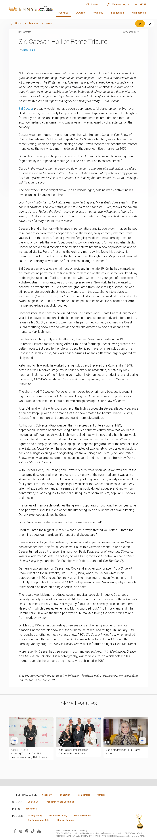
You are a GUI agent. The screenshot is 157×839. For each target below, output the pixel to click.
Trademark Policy (58, 815)
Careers (101, 795)
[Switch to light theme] (140, 23)
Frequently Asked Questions (60, 802)
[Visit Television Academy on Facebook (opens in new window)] (14, 831)
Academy (98, 12)
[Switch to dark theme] (150, 23)
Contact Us (33, 802)
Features (63, 12)
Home (18, 23)
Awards (80, 12)
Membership (139, 12)
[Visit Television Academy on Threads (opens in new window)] (26, 831)
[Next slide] (142, 740)
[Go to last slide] (14, 740)
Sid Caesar (26, 108)
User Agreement (82, 815)
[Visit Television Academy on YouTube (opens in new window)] (38, 831)
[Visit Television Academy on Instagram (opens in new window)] (20, 831)
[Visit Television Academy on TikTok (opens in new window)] (32, 831)
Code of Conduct (65, 820)
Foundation (117, 12)
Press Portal (31, 808)
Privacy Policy (35, 815)
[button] (125, 732)
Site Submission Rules (39, 820)
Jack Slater (29, 50)
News (49, 23)
